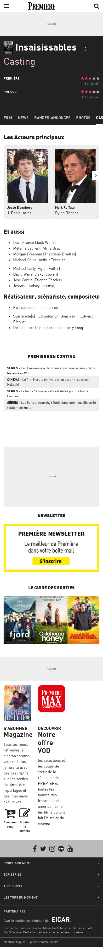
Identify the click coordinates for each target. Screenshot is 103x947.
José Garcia (23, 279)
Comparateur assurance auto (22, 928)
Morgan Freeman (27, 254)
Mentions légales (14, 942)
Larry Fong (74, 327)
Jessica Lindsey (26, 285)
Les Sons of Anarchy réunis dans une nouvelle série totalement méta (51, 405)
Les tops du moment (21, 897)
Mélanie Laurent (26, 248)
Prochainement (17, 863)
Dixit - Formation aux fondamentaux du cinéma (53, 932)
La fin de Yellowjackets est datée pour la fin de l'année (47, 393)
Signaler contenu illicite (43, 942)
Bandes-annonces (52, 117)
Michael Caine (25, 259)
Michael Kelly (24, 268)
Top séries (12, 875)
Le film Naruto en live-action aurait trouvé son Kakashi (48, 382)
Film (8, 117)
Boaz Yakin (69, 316)
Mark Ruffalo (65, 207)
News (23, 117)
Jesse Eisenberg (19, 207)
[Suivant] (95, 175)
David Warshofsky (28, 274)
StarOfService (12, 932)
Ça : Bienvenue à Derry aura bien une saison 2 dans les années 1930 (51, 370)
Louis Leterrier (45, 307)
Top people (13, 886)
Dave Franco (23, 242)
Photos (83, 117)
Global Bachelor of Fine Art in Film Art (67, 928)
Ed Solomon (48, 316)
